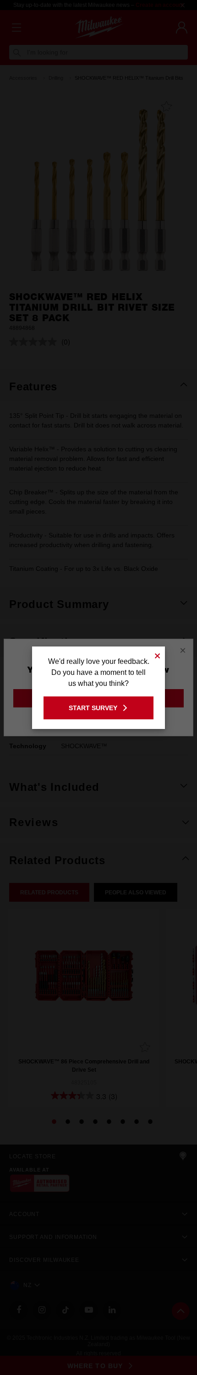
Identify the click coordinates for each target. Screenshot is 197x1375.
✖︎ (157, 654)
